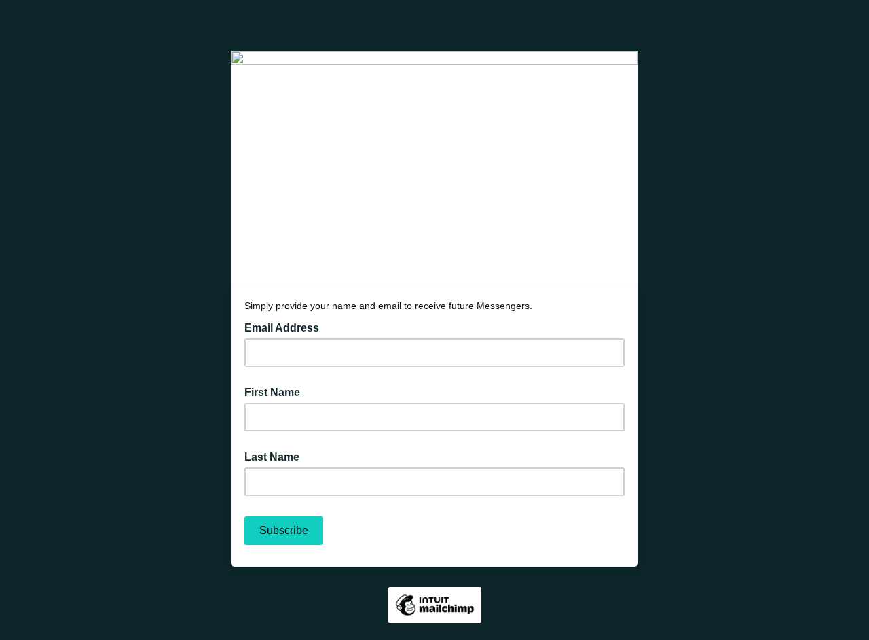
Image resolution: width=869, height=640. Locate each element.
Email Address (285, 326)
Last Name (271, 457)
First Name (272, 392)
